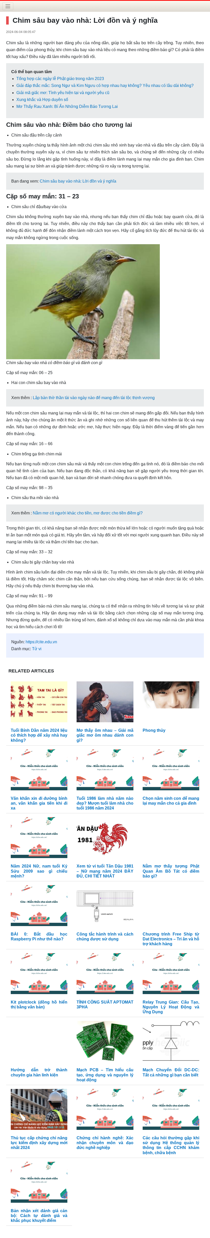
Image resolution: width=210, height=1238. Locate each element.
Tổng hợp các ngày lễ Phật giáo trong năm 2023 (60, 78)
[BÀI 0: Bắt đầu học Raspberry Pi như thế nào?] (39, 907)
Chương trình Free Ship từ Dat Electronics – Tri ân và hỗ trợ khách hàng (171, 939)
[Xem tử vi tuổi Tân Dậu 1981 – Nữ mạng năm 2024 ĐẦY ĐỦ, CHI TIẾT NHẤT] (105, 839)
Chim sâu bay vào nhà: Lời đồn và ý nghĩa (78, 181)
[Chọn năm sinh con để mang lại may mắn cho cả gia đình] (171, 771)
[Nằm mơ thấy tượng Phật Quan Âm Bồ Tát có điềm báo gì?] (171, 839)
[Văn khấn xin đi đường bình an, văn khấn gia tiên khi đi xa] (39, 771)
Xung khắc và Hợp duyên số (42, 99)
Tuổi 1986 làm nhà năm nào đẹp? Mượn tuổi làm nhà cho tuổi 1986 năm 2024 (105, 803)
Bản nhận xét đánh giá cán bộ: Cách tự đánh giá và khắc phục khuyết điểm (39, 1216)
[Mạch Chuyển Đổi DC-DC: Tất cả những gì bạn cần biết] (171, 1043)
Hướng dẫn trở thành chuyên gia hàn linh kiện (39, 1072)
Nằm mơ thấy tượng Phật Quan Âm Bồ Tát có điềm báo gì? (171, 871)
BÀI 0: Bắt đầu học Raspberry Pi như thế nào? (39, 936)
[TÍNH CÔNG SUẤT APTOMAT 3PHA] (105, 975)
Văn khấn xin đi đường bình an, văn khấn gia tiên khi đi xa (39, 803)
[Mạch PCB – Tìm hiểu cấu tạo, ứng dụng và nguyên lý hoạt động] (105, 1043)
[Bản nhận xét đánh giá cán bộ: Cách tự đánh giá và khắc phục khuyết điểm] (39, 1183)
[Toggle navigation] (7, 6)
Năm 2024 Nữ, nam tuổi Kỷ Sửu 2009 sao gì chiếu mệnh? (39, 871)
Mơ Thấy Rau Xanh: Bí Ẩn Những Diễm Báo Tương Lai (67, 106)
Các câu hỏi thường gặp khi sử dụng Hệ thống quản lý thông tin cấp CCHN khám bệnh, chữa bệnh (171, 1145)
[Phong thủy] (171, 703)
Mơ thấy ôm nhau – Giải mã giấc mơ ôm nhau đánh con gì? (105, 735)
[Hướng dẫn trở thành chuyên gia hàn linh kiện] (39, 1043)
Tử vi (36, 649)
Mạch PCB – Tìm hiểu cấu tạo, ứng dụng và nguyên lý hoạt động (105, 1075)
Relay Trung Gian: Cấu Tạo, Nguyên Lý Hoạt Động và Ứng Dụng (171, 1007)
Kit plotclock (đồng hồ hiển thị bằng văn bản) (39, 1004)
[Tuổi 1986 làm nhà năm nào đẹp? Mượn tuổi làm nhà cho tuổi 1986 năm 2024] (105, 771)
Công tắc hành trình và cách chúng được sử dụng (105, 936)
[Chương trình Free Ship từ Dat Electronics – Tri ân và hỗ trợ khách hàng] (171, 907)
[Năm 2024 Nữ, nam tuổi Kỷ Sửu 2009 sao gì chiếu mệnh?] (39, 839)
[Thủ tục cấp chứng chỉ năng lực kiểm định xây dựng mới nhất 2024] (39, 1110)
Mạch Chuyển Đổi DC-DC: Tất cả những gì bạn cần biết (171, 1072)
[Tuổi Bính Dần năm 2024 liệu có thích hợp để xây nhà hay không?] (39, 703)
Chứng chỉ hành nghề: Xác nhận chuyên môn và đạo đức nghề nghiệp (105, 1143)
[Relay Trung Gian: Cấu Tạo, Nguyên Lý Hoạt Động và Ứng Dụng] (171, 975)
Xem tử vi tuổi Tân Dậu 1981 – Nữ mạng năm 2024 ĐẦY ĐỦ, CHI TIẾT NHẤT (105, 871)
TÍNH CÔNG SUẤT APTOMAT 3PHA (105, 1004)
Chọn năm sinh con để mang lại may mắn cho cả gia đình (171, 800)
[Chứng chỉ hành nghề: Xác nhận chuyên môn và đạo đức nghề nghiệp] (105, 1110)
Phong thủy (154, 730)
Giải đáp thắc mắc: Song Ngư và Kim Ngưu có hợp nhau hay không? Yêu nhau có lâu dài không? (105, 85)
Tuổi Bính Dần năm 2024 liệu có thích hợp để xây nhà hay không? (39, 735)
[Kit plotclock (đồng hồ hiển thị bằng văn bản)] (39, 975)
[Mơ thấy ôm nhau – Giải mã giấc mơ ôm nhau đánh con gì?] (105, 703)
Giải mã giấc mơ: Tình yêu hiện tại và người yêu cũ (62, 93)
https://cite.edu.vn (41, 642)
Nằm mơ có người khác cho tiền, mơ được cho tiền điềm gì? (88, 513)
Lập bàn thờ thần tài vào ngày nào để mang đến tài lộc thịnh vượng (94, 398)
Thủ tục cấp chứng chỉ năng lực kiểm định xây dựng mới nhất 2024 (39, 1143)
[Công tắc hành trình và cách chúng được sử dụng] (105, 907)
